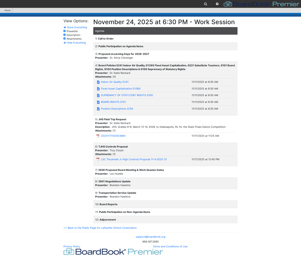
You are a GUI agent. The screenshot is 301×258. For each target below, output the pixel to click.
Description (73, 35)
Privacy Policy (71, 246)
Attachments (74, 38)
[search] (205, 4)
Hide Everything (76, 42)
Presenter (72, 31)
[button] (217, 3)
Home (8, 10)
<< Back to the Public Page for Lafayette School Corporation (100, 227)
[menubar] (150, 4)
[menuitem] (205, 4)
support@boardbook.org (150, 236)
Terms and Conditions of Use (170, 246)
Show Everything (76, 27)
